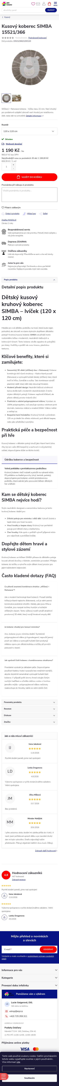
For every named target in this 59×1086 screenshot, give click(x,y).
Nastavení (29, 1068)
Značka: (9, 220)
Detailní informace (33, 115)
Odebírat (48, 949)
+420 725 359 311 (18, 1016)
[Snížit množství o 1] (13, 168)
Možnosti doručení (14, 144)
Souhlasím (29, 1078)
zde (18, 1062)
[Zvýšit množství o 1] (13, 165)
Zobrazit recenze (19, 879)
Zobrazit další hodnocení (45, 850)
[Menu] (55, 3)
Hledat (51, 10)
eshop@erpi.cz (16, 1011)
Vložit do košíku (32, 177)
